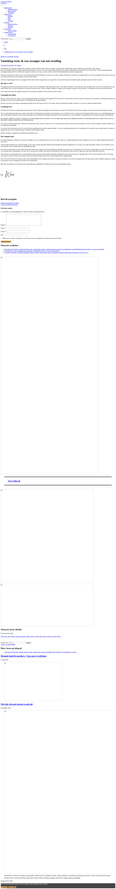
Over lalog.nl (11, 35)
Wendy (19, 65)
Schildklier (11, 13)
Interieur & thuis (12, 24)
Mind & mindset (12, 9)
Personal (10, 26)
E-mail (3, 231)
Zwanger (10, 21)
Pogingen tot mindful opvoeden (10, 203)
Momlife (10, 16)
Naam (3, 228)
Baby (9, 17)
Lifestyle (6, 22)
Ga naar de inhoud (6, 1)
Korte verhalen (12, 30)
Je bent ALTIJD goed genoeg (9, 204)
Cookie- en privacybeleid (8, 644)
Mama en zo (7, 14)
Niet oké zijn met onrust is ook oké (17, 704)
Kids (9, 19)
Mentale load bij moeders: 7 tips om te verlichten (23, 656)
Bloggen (10, 27)
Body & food (12, 11)
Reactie (3, 225)
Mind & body (8, 8)
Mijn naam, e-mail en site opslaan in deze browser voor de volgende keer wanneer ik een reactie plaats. (32, 238)
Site (2, 235)
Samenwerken (8, 32)
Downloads (7, 29)
